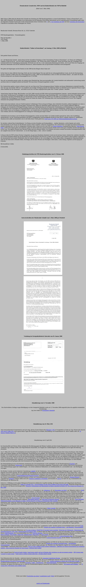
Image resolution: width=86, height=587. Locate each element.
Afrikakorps (47, 490)
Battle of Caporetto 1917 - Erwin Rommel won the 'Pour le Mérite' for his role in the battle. (45, 484)
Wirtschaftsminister (51, 562)
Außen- (33, 562)
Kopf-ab (16, 552)
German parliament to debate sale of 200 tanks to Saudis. (65, 561)
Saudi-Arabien (23, 552)
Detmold (11, 478)
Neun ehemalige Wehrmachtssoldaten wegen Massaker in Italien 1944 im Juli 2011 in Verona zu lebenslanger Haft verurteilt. (42, 500)
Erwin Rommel (36, 498)
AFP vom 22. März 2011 (7, 431)
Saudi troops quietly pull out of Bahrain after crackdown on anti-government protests (50, 552)
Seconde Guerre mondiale (51, 530)
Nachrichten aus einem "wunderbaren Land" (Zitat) (40, 576)
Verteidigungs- (40, 562)
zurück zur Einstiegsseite (43, 583)
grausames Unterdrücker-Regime (51, 558)
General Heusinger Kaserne (54, 537)
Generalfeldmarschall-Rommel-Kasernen (28, 475)
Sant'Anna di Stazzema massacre (50, 499)
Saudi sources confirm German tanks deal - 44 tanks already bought (33, 554)
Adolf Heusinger (9, 533)
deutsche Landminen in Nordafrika (38, 478)
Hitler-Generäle (51, 508)
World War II (40, 530)
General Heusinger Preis (66, 536)
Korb (81, 525)
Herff (82, 490)
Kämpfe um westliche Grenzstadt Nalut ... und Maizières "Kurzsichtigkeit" (63, 527)
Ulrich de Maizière (37, 533)
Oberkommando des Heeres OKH (27, 531)
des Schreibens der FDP (57, 21)
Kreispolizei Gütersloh (48, 410)
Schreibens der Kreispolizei (77, 21)
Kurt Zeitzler (45, 534)
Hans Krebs (36, 534)
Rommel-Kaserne (74, 477)
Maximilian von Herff (61, 490)
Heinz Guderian (5, 534)
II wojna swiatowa (31, 530)
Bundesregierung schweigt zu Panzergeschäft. (13, 561)
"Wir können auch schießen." (71, 564)
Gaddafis (33, 471)
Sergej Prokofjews (58, 126)
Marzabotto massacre (33, 499)
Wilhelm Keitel (28, 534)
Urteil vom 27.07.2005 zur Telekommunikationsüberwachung (60, 119)
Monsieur (48, 430)
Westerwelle (18, 465)
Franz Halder (13, 534)
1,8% (53, 430)
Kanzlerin (72, 463)
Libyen (59, 478)
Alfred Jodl (20, 534)
